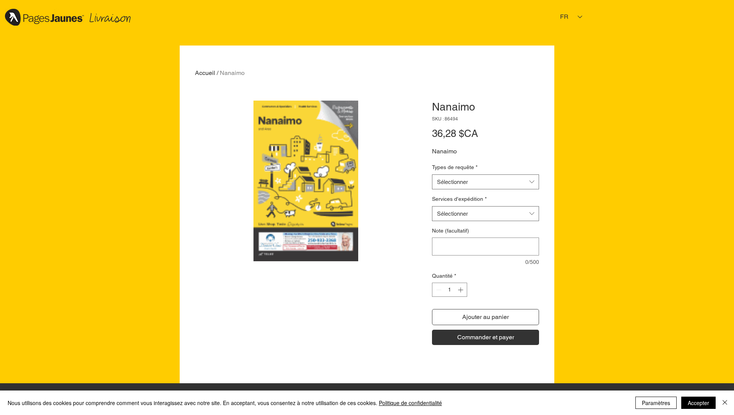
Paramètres (656, 403)
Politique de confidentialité (410, 403)
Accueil (205, 72)
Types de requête (454, 167)
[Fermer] (724, 403)
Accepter (698, 403)
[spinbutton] (449, 289)
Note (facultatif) (450, 231)
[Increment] (461, 289)
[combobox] (485, 181)
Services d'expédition (459, 199)
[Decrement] (438, 289)
